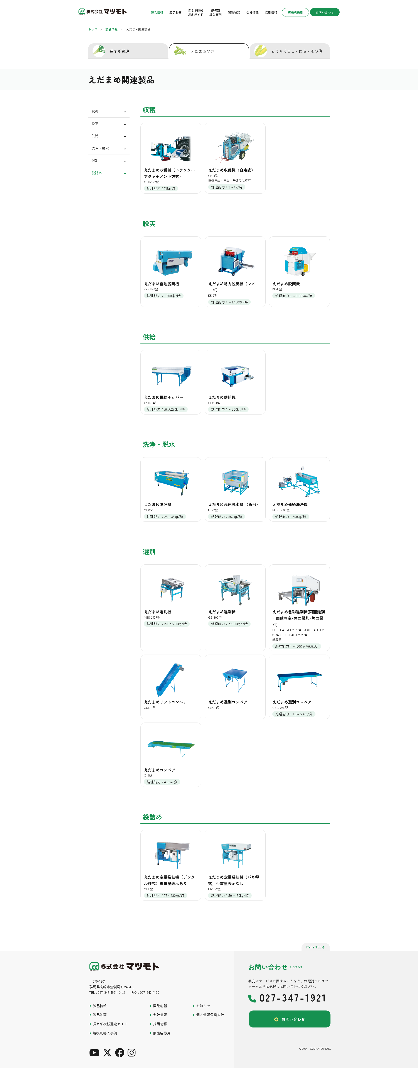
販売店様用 (295, 12)
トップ (92, 29)
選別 (94, 160)
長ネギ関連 (119, 51)
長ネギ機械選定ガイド (195, 12)
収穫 (94, 111)
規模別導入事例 (215, 12)
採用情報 (271, 12)
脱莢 (94, 123)
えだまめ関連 (202, 51)
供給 (94, 136)
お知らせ (203, 1005)
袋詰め (96, 172)
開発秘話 (234, 12)
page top (313, 947)
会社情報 (252, 12)
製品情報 (157, 12)
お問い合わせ (325, 12)
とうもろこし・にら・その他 (296, 51)
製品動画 (175, 12)
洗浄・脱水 (100, 148)
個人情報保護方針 (210, 1014)
